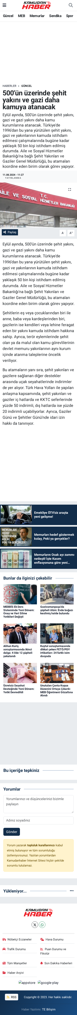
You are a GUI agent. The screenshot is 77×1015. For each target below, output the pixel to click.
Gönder (11, 832)
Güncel (8, 16)
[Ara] (70, 5)
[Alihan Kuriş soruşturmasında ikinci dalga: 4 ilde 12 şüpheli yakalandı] (20, 633)
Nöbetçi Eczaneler (20, 939)
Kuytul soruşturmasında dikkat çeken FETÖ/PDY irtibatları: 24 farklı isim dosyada (55, 650)
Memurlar (37, 16)
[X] (35, 924)
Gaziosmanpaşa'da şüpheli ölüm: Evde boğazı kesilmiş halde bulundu (56, 610)
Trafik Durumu (16, 949)
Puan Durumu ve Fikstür (53, 951)
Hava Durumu (54, 939)
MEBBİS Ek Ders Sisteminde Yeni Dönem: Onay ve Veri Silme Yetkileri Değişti (18, 611)
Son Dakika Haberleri (58, 963)
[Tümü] (72, 891)
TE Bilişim (48, 1009)
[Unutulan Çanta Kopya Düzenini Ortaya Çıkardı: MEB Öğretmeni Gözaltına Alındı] (57, 673)
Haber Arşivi (16, 973)
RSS (13, 997)
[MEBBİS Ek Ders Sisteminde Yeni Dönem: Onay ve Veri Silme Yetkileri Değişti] (20, 594)
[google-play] (48, 983)
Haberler (9, 85)
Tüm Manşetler (17, 963)
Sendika (55, 16)
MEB (21, 16)
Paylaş (12, 232)
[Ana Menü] (4, 5)
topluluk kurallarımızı (41, 845)
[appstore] (27, 983)
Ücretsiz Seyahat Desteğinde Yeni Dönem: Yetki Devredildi (18, 689)
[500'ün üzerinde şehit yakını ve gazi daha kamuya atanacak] (38, 205)
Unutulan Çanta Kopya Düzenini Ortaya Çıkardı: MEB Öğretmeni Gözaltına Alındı (56, 690)
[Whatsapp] (42, 924)
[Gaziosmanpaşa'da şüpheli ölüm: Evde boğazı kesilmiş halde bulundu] (57, 594)
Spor (69, 16)
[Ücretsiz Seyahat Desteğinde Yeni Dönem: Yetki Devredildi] (20, 673)
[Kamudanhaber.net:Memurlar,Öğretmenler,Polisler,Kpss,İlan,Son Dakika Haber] (37, 5)
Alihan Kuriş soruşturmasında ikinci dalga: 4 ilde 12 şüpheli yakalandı (17, 650)
